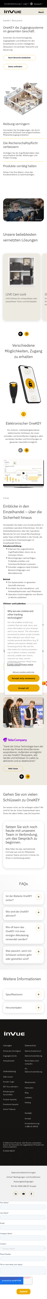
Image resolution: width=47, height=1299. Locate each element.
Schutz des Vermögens (12, 1051)
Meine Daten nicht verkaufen (32, 1062)
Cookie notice (14, 664)
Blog (26, 1093)
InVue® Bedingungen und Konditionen (23, 1177)
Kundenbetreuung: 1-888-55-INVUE (32, 1125)
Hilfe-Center (8, 1077)
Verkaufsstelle (8, 1061)
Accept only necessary (23, 678)
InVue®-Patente (9, 1109)
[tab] (23, 898)
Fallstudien (29, 1088)
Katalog (28, 1102)
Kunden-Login (8, 1082)
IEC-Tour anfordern (10, 1087)
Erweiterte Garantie (10, 1104)
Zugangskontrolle (10, 1056)
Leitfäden (28, 1097)
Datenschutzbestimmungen (23, 1172)
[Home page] (12, 11)
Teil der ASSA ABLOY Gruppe (23, 1186)
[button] (20, 334)
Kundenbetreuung (12, 4)
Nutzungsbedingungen (23, 1181)
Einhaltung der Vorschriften (8, 1093)
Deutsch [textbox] (37, 4)
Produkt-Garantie (10, 1099)
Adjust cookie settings (23, 672)
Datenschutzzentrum (33, 1051)
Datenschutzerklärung (33, 1056)
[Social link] (15, 1193)
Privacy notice (26, 664)
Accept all (23, 688)
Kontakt (28, 1118)
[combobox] (36, 4)
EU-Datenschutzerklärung (33, 1070)
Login (25, 4)
